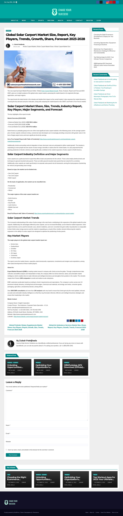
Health (60, 20)
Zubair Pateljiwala (19, 44)
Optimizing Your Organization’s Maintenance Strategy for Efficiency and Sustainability (104, 50)
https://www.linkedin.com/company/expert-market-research (31, 316)
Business (8, 30)
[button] (117, 20)
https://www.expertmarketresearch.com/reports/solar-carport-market (54, 213)
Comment (9, 390)
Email (8, 433)
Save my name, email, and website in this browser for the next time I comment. (31, 450)
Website (8, 441)
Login (99, 20)
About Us (14, 20)
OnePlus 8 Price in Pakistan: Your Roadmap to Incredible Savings (105, 88)
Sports (41, 20)
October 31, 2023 (13, 482)
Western (50, 20)
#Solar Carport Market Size (62, 46)
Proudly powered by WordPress (12, 512)
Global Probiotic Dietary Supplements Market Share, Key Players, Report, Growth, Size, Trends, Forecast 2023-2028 (26, 327)
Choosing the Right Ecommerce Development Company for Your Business (103, 36)
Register (89, 20)
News (24, 20)
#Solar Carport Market (29, 46)
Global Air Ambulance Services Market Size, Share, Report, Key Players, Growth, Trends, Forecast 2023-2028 (67, 327)
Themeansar (36, 512)
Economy (15, 362)
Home (87, 512)
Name (8, 425)
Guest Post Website (105, 512)
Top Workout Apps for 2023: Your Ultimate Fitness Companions (104, 479)
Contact (79, 20)
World (69, 20)
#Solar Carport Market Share (45, 46)
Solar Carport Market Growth (49, 91)
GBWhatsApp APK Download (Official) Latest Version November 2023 (104, 65)
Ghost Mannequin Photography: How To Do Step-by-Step (105, 96)
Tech (32, 20)
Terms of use (115, 512)
